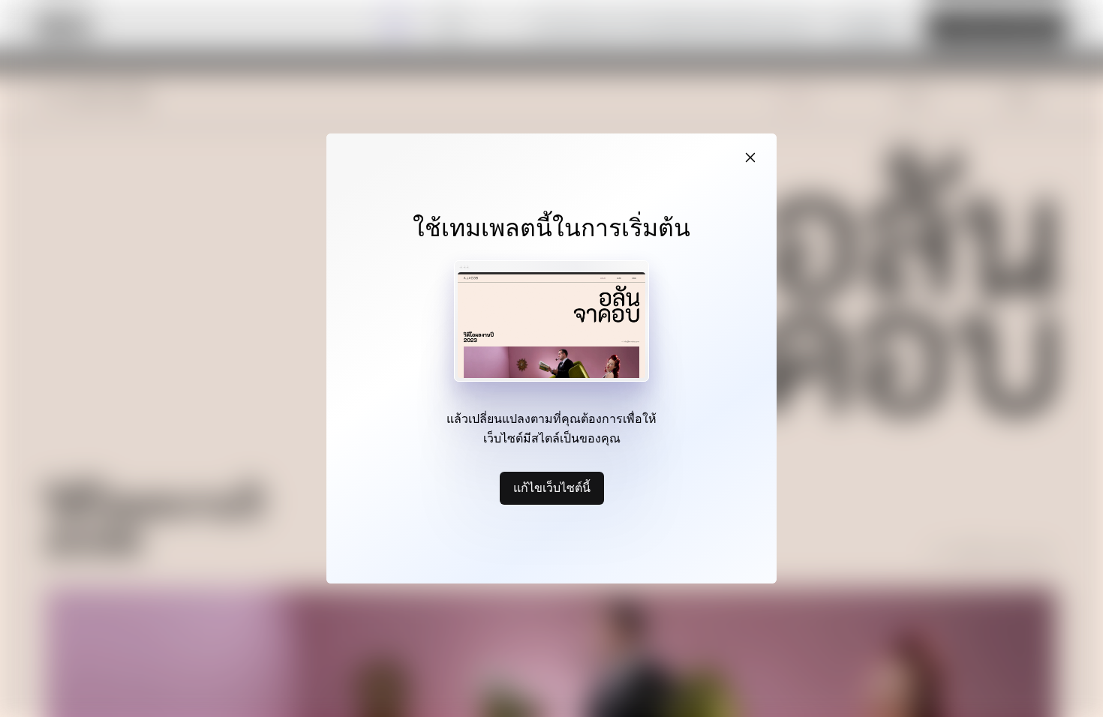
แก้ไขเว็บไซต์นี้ (552, 487)
